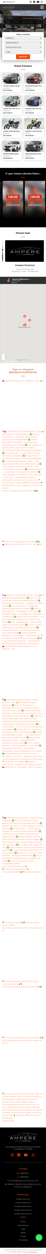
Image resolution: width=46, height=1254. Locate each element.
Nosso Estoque (23, 1225)
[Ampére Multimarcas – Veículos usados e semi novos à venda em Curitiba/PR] (8, 7)
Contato (23, 1236)
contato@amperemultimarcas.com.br (24, 1181)
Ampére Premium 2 (23, 1203)
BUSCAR (23, 57)
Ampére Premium (23, 1199)
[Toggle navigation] (42, 7)
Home (23, 1222)
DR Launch (33, 1252)
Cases (23, 1229)
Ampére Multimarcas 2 (23, 1206)
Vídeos (23, 1233)
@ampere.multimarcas (23, 372)
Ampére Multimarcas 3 (23, 1210)
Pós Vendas (23, 1240)
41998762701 (10, 2)
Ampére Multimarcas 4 (23, 1214)
